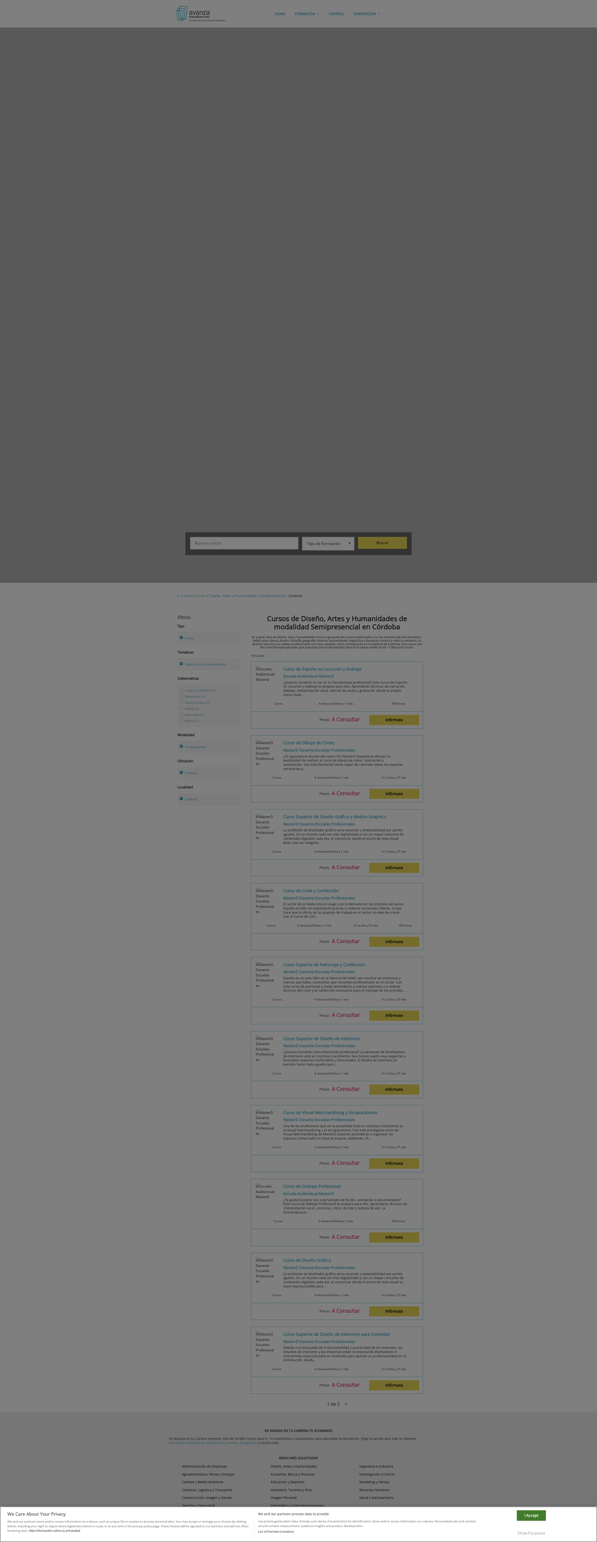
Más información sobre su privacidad (54, 1530)
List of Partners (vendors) (276, 1531)
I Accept (531, 1515)
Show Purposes (531, 1533)
